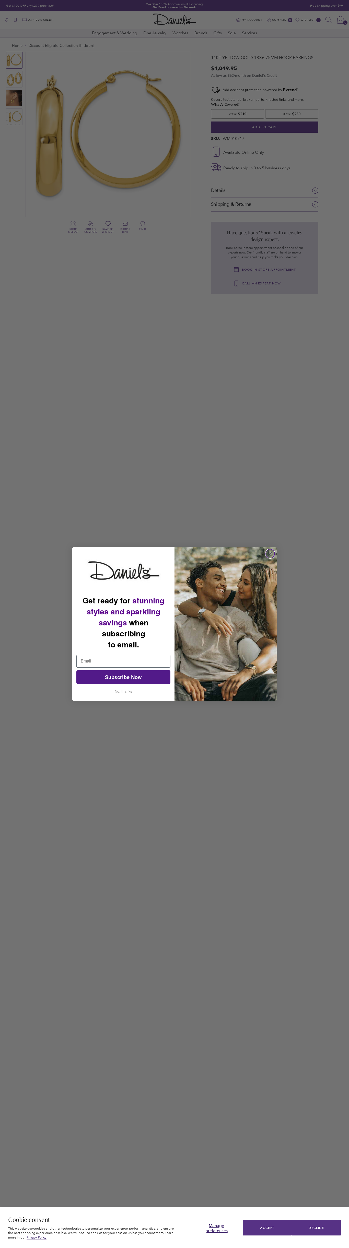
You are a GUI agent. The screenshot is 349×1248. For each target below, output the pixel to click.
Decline (316, 1228)
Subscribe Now (123, 677)
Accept (267, 1228)
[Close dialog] (270, 553)
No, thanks (123, 691)
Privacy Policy (37, 1237)
